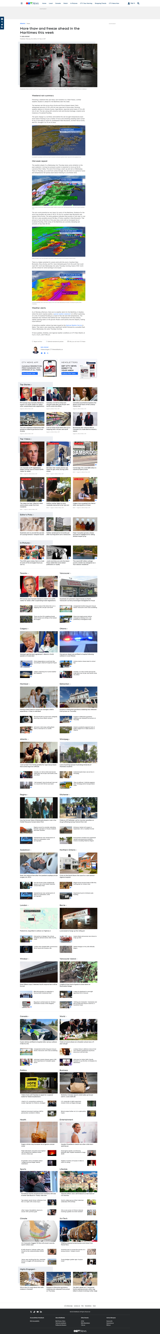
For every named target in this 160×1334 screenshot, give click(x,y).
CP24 (82, 1321)
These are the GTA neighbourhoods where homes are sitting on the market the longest (45, 618)
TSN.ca (83, 1325)
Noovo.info (109, 1321)
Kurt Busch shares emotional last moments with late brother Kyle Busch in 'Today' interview (38, 1194)
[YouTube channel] (38, 1312)
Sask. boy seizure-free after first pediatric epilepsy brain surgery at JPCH (39, 876)
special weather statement (62, 314)
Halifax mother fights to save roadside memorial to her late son (57, 504)
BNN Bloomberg (85, 1323)
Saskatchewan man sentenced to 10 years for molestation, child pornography (44, 839)
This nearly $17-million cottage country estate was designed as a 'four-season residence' (84, 562)
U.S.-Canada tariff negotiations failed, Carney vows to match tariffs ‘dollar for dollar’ (32, 469)
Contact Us (77, 1305)
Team (94, 1305)
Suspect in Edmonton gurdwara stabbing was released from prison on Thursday (78, 710)
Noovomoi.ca (110, 1323)
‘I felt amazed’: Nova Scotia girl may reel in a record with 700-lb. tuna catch (45, 783)
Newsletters (88, 1305)
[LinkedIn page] (41, 1312)
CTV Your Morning (86, 3)
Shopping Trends (100, 3)
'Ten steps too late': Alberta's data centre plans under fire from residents (31, 505)
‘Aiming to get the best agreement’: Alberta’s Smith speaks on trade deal (37, 655)
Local (51, 3)
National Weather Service (74, 325)
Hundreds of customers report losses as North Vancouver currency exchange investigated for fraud (77, 599)
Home (44, 3)
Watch (65, 3)
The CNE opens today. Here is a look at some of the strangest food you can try (32, 562)
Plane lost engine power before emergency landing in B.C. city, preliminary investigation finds (82, 618)
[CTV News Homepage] (32, 3)
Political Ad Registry (61, 1325)
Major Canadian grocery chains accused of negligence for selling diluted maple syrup (84, 534)
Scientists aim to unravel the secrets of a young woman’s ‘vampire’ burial (32, 533)
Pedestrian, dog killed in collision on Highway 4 (35, 931)
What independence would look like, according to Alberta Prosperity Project (45, 662)
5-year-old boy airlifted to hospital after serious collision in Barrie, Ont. (38, 1043)
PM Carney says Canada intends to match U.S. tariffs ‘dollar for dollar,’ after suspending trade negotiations (32, 404)
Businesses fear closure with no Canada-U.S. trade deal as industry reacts (85, 429)
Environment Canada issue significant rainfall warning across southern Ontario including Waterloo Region (84, 839)
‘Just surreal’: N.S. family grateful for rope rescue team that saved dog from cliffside (38, 765)
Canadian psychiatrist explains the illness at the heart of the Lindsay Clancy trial (84, 404)
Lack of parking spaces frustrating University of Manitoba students (75, 765)
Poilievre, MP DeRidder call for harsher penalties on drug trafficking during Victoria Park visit (77, 821)
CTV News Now (114, 3)
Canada (58, 3)
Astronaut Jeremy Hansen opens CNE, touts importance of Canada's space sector (45, 1061)
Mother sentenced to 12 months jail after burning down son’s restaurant (58, 533)
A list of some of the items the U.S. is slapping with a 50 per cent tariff (58, 428)
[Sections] (21, 3)
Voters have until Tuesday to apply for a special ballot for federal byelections (37, 1095)
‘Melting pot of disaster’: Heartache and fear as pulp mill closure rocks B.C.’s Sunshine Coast (85, 1003)
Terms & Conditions (61, 1323)
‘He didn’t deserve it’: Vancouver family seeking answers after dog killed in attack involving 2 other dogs (85, 1289)
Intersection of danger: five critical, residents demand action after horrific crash (45, 938)
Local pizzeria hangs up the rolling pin (72, 931)
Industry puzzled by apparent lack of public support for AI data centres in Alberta (84, 728)
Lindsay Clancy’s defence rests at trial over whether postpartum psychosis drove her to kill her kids (84, 1050)
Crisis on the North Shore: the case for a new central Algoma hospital (77, 876)
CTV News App (68, 1305)
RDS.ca (108, 1325)
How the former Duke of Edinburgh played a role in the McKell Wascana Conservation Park (38, 821)
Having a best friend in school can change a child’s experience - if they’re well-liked (37, 710)
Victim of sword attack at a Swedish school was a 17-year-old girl (77, 1043)
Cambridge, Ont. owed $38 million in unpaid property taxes (84, 468)
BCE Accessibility (34, 1321)
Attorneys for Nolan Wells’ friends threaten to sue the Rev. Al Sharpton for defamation (85, 1061)
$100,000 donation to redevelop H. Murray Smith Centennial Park (44, 992)
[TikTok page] (34, 1312)
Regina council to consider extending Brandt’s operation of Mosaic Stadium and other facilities (45, 829)
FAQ (82, 1305)
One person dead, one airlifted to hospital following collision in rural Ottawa (77, 655)
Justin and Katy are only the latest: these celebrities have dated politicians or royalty (58, 562)
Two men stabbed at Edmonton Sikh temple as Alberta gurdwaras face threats (32, 429)
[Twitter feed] (31, 1312)
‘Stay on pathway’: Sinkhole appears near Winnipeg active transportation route (84, 784)
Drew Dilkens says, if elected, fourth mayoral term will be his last (38, 985)
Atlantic (22, 23)
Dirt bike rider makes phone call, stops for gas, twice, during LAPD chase (57, 469)
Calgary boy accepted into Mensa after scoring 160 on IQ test (84, 504)
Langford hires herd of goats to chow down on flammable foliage (75, 985)
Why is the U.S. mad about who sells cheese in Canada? (32, 1288)
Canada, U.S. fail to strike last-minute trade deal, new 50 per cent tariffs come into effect (58, 404)
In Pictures (73, 3)
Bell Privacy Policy (60, 1321)
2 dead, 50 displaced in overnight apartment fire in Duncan (83, 992)
